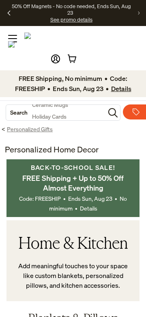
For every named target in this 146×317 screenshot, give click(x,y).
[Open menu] (12, 38)
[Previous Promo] (8, 13)
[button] (55, 58)
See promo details (71, 19)
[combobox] (56, 112)
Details (88, 208)
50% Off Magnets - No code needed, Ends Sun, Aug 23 (71, 9)
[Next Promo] (139, 13)
